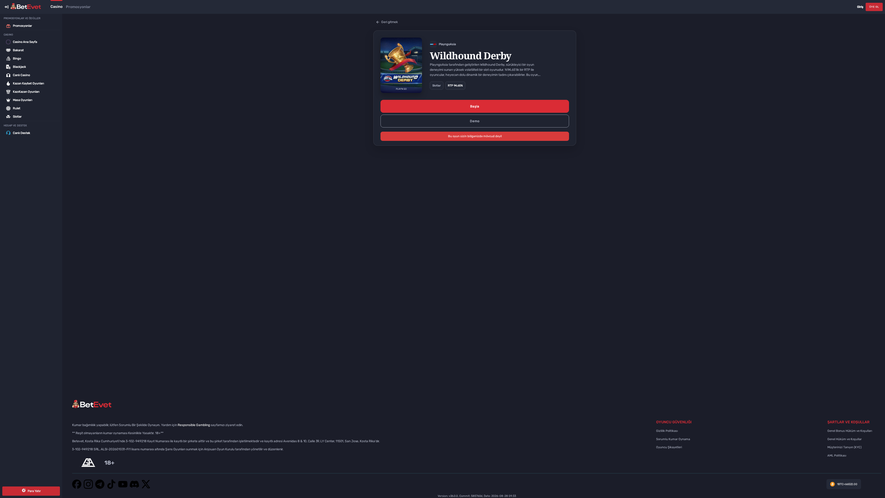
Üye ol (874, 6)
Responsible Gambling (194, 425)
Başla (474, 106)
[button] (6, 7)
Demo (475, 121)
